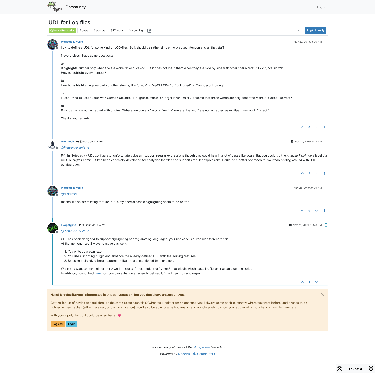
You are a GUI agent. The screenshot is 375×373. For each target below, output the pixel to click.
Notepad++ (201, 347)
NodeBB (184, 354)
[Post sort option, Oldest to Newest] (298, 30)
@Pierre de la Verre (91, 141)
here (98, 273)
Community (76, 7)
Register (58, 324)
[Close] (323, 295)
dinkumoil (67, 141)
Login (71, 324)
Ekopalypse (68, 225)
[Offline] (54, 44)
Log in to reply (315, 30)
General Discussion (64, 30)
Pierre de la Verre (72, 41)
